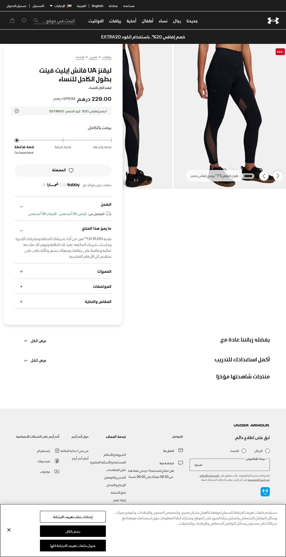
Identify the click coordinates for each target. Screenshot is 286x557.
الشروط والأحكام (209, 475)
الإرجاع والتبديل (116, 484)
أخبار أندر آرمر (80, 458)
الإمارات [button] (60, 5)
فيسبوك (44, 460)
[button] (177, 20)
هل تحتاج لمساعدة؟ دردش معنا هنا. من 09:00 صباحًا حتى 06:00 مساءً (150, 473)
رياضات (106, 56)
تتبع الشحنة (118, 492)
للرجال (258, 451)
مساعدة (129, 5)
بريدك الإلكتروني (255, 458)
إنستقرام (43, 450)
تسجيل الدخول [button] (16, 5)
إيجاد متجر (119, 499)
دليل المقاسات (116, 469)
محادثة (113, 5)
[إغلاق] (9, 530)
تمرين (93, 56)
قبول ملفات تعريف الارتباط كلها (73, 545)
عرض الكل (38, 340)
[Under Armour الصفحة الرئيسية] (273, 20)
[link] (192, 20)
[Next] (264, 175)
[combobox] (54, 20)
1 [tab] (249, 178)
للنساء (80, 56)
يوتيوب (45, 471)
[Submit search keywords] (37, 20)
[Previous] (279, 175)
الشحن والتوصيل (115, 477)
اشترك (198, 464)
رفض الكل (73, 531)
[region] (143, 530)
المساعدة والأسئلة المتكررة (108, 461)
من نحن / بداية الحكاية (75, 450)
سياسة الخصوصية (258, 479)
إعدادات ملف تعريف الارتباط (72, 516)
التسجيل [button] (38, 5)
